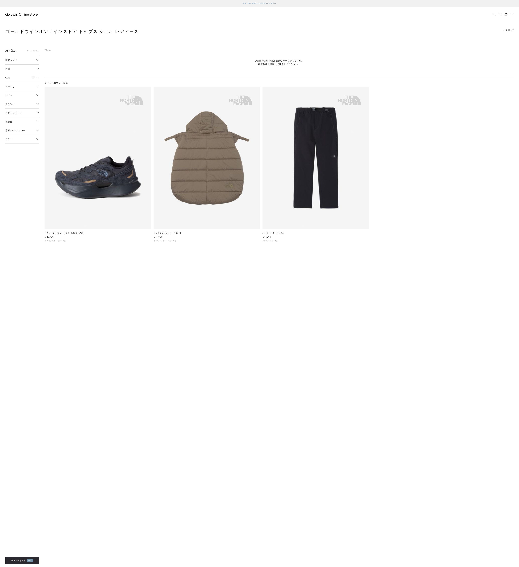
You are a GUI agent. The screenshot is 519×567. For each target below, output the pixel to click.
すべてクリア (33, 50)
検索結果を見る (21, 560)
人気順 (506, 30)
